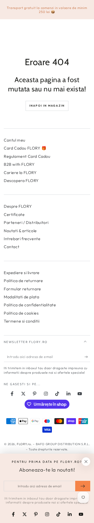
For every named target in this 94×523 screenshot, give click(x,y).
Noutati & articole (20, 230)
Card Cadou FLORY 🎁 (25, 148)
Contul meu (14, 140)
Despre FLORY (18, 206)
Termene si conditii (21, 321)
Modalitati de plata (21, 296)
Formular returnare (22, 288)
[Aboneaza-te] (87, 356)
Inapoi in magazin (47, 105)
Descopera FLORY (21, 180)
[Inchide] (85, 461)
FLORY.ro (24, 444)
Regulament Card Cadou (27, 156)
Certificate (14, 214)
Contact (11, 246)
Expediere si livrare (22, 272)
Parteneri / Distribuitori (26, 222)
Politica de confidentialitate (30, 304)
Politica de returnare (23, 280)
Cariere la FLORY (20, 172)
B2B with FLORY (19, 164)
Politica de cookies (21, 313)
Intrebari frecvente (22, 238)
